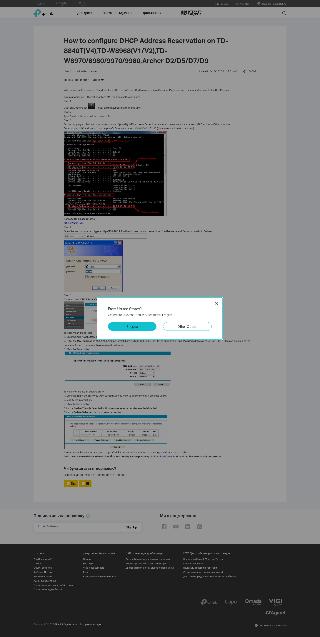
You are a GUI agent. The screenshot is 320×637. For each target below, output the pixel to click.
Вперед (132, 326)
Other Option (187, 326)
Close (216, 303)
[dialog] (160, 318)
